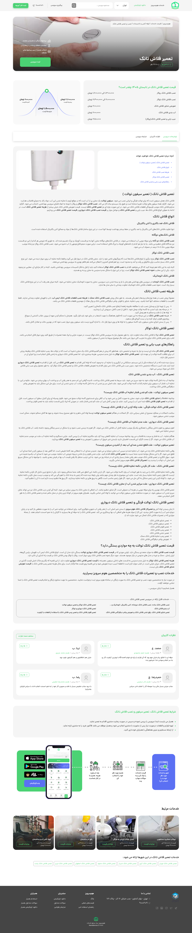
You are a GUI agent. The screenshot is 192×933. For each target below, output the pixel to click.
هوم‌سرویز (166, 24)
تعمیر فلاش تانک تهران (168, 863)
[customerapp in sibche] (34, 758)
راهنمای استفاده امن (86, 907)
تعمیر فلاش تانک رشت (43, 863)
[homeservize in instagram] (166, 909)
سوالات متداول (60, 903)
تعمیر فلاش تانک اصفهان (84, 863)
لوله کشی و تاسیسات (141, 24)
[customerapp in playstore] (34, 766)
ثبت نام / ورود (20, 5)
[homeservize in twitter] (171, 909)
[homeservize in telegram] (175, 909)
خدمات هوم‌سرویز (157, 5)
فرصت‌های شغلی (88, 903)
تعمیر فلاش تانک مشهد (106, 863)
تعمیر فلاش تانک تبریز (63, 863)
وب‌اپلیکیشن (35, 783)
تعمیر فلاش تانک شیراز (127, 863)
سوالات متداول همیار (29, 903)
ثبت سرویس (35, 62)
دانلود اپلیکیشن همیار (29, 907)
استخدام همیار (31, 899)
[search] (74, 5)
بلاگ (92, 899)
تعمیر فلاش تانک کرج (148, 863)
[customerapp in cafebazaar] (34, 774)
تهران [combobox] (125, 5)
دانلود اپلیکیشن (140, 5)
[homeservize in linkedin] (161, 909)
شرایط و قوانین (60, 907)
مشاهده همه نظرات (25, 636)
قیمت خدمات (156, 24)
